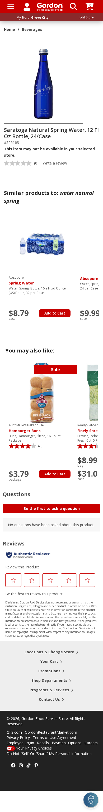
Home (9, 29)
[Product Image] (43, 83)
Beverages (32, 29)
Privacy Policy (18, 737)
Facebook (13, 765)
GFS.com (14, 732)
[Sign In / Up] (27, 6)
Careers (91, 742)
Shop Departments (49, 680)
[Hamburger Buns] (41, 392)
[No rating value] (19, 163)
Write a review (55, 163)
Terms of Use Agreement (54, 737)
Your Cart (49, 661)
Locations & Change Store (49, 651)
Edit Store (86, 17)
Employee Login (20, 742)
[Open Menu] (10, 6)
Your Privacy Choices (34, 748)
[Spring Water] (41, 244)
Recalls (43, 742)
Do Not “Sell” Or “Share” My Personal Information (49, 753)
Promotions (49, 670)
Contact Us (49, 699)
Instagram (21, 765)
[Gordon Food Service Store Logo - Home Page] (50, 7)
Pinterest (36, 765)
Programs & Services (49, 689)
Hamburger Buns (26, 428)
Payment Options (67, 742)
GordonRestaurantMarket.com (51, 732)
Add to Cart (54, 313)
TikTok (28, 765)
